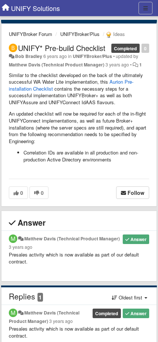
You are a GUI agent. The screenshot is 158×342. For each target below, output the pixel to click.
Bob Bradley (28, 56)
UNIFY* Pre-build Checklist (61, 48)
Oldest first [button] (130, 297)
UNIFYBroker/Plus (80, 33)
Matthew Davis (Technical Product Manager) (56, 64)
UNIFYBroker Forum (30, 33)
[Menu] (145, 8)
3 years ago (20, 247)
